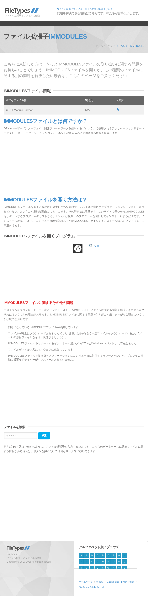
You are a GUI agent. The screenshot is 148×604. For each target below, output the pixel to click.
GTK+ (98, 245)
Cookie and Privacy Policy (120, 582)
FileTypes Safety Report (91, 587)
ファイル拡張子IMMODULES (129, 46)
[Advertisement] (74, 166)
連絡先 (99, 582)
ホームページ (103, 46)
